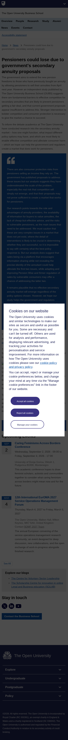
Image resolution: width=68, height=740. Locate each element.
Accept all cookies (25, 401)
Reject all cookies (25, 413)
